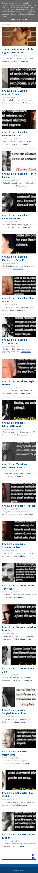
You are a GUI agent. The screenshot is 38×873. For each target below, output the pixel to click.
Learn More (16, 19)
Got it (25, 19)
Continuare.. (24, 61)
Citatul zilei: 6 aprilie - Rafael (18, 505)
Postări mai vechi (33, 855)
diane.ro (24, 870)
